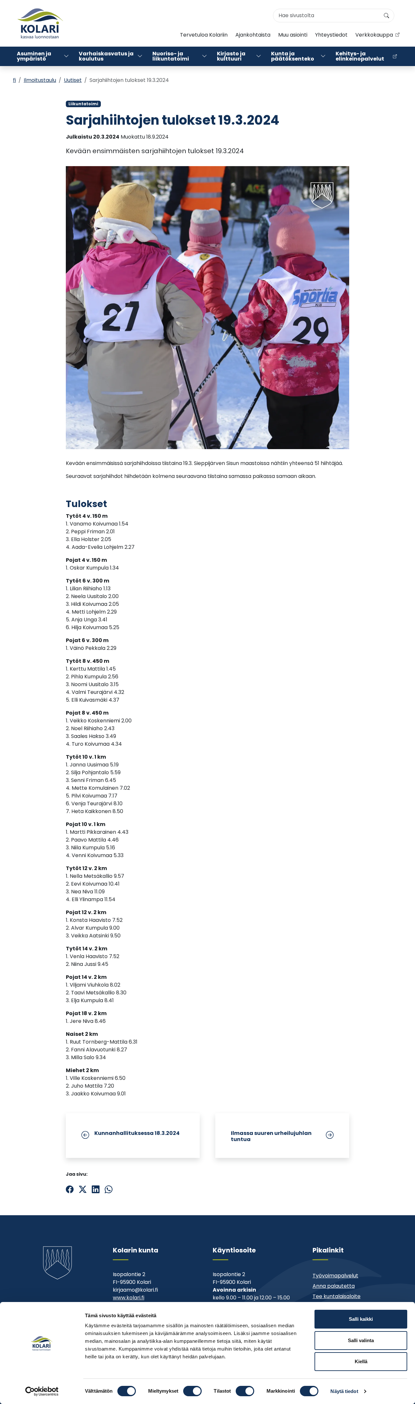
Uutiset (73, 80)
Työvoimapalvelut (335, 1275)
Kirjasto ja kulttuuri (231, 56)
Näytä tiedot (344, 1391)
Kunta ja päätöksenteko (292, 56)
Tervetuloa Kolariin (204, 35)
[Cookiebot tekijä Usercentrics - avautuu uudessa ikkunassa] (42, 1391)
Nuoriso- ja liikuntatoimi (170, 56)
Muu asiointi (292, 35)
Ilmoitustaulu (40, 80)
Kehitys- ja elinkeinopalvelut (360, 56)
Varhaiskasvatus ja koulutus (106, 56)
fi (14, 80)
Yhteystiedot (331, 35)
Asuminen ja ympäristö (34, 56)
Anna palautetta (334, 1286)
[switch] (192, 1391)
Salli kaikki (361, 1319)
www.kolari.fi (128, 1297)
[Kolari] (40, 23)
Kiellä (361, 1361)
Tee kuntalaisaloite (337, 1296)
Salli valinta (361, 1340)
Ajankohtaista (252, 35)
